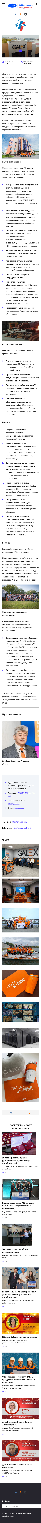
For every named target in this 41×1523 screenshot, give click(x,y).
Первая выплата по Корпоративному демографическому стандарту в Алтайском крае (19, 1294)
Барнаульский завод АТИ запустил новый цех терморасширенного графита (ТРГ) (18, 1205)
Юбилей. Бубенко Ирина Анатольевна (19, 1337)
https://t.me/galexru (19, 822)
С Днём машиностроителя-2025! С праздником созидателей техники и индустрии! (18, 1379)
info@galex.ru (13, 804)
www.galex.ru (18, 808)
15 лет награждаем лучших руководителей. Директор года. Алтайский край (16, 1160)
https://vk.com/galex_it (22, 828)
